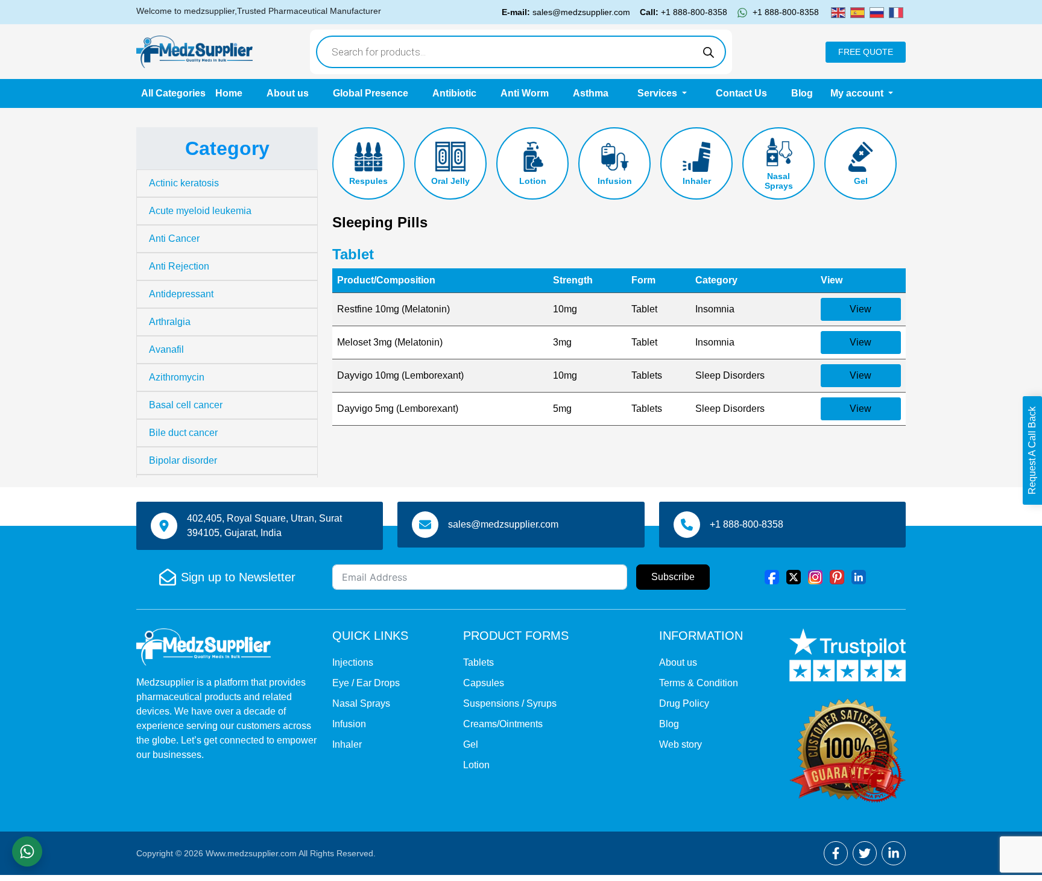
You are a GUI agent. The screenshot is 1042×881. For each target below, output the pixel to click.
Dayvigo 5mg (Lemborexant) (397, 408)
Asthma (590, 93)
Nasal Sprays (779, 181)
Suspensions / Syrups (510, 703)
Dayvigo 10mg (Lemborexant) (400, 375)
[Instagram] (815, 577)
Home (228, 93)
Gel (861, 181)
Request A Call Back (1032, 450)
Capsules (483, 683)
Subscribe (673, 577)
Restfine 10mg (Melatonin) (393, 309)
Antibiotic (454, 93)
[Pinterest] (837, 577)
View (860, 309)
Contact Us (741, 93)
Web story (680, 744)
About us (288, 93)
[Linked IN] (858, 577)
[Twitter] (793, 577)
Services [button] (658, 93)
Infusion (615, 181)
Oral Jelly (450, 181)
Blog (802, 93)
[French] (896, 12)
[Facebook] (772, 577)
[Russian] (876, 12)
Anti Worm (524, 93)
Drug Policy (684, 703)
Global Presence (370, 93)
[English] (838, 12)
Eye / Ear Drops (366, 683)
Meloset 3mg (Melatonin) (390, 342)
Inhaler (697, 181)
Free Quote (865, 52)
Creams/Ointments (503, 724)
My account (858, 93)
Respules (368, 181)
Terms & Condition (698, 683)
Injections (352, 662)
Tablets (478, 662)
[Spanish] (857, 12)
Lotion (532, 181)
